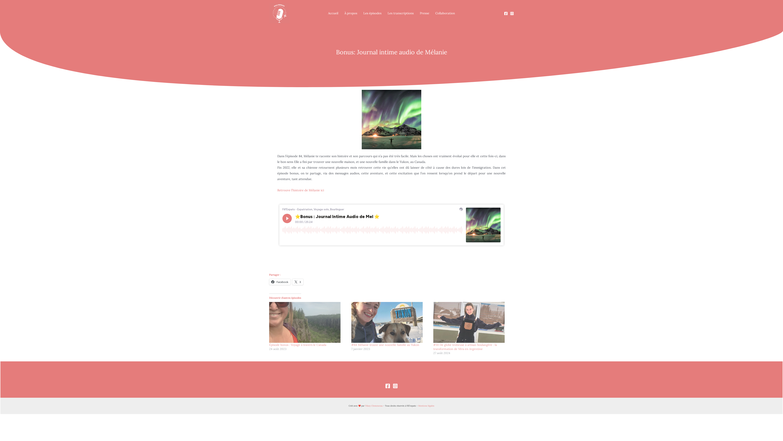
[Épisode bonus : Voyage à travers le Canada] (308, 322)
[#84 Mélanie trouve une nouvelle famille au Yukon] (390, 322)
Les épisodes (372, 13)
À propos (350, 13)
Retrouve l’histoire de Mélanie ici (300, 190)
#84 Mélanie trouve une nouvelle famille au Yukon (385, 345)
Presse (424, 13)
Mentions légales (426, 405)
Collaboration (445, 13)
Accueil (333, 13)
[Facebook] (506, 13)
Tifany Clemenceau (374, 405)
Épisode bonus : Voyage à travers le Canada (297, 345)
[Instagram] (512, 13)
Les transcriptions (401, 13)
